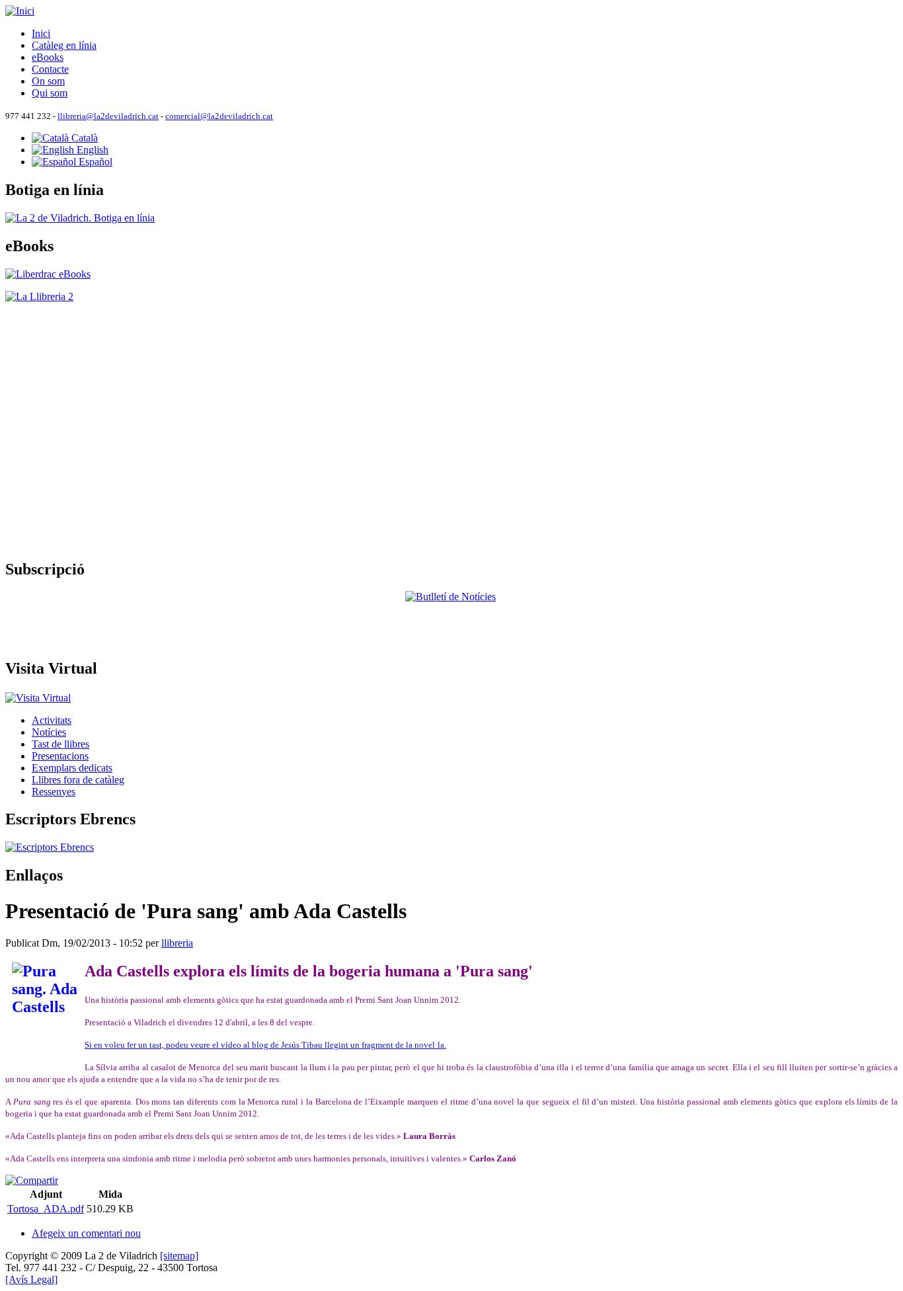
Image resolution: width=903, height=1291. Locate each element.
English (91, 149)
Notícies (49, 732)
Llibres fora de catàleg (78, 779)
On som (48, 81)
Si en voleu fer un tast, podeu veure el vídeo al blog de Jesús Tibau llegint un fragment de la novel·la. (265, 1045)
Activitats (51, 720)
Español (94, 161)
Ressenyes (53, 791)
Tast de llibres (60, 744)
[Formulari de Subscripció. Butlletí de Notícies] (451, 618)
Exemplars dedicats (72, 767)
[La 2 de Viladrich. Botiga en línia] (80, 217)
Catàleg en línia (64, 45)
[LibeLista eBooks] (48, 274)
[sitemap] (179, 1255)
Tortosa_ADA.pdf (45, 1208)
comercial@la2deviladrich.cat (219, 116)
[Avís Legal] (31, 1279)
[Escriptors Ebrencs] (49, 847)
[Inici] (19, 11)
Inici (41, 33)
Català (83, 137)
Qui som (49, 92)
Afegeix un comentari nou (86, 1233)
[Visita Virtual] (38, 696)
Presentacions (60, 756)
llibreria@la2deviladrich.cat (108, 116)
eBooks (47, 57)
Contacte (50, 69)
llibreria (177, 943)
